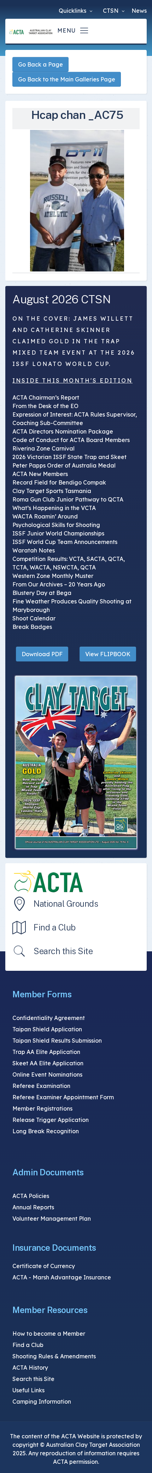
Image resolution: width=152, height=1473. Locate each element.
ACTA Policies (30, 1195)
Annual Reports (33, 1207)
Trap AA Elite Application (46, 1051)
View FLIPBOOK (107, 654)
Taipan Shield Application (47, 1029)
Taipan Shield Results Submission (57, 1040)
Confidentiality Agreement (48, 1017)
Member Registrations (42, 1108)
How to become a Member (48, 1333)
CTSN (111, 10)
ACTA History (30, 1367)
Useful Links (28, 1390)
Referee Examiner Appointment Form (63, 1097)
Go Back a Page (40, 64)
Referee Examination (41, 1085)
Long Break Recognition (45, 1131)
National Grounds (66, 904)
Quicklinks (73, 10)
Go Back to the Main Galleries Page (66, 79)
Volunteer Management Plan (51, 1218)
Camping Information (41, 1401)
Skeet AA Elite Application (47, 1063)
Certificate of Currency (43, 1265)
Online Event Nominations (47, 1074)
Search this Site (63, 951)
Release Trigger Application (50, 1119)
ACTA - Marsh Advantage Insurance (61, 1277)
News (139, 10)
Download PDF (42, 654)
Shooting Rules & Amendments (54, 1356)
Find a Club (55, 927)
